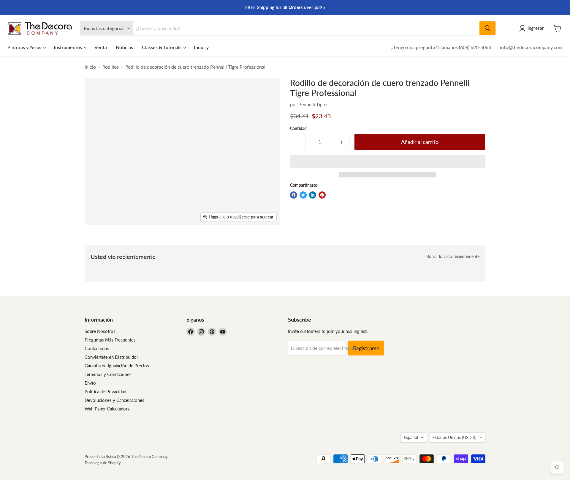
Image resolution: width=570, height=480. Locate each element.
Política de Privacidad (105, 391)
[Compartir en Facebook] (293, 195)
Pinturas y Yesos (24, 47)
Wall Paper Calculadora (107, 408)
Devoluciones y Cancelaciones (114, 400)
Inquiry (201, 47)
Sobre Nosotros (100, 331)
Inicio (90, 67)
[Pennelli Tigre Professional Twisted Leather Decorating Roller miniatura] (95, 242)
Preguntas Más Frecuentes (110, 339)
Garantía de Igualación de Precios (117, 365)
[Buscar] (487, 28)
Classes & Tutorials (162, 47)
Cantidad (298, 128)
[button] (387, 161)
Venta (100, 47)
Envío (90, 382)
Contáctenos (97, 348)
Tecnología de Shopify (103, 462)
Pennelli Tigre (312, 104)
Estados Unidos (454, 437)
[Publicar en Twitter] (303, 195)
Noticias (124, 47)
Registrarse (366, 348)
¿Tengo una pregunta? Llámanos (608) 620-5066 (441, 47)
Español (411, 437)
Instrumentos (68, 47)
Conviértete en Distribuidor (111, 357)
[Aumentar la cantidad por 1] (341, 142)
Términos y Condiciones (108, 374)
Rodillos (110, 67)
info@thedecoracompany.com (531, 47)
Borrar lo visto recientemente (452, 256)
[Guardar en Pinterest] (322, 195)
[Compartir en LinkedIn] (312, 195)
